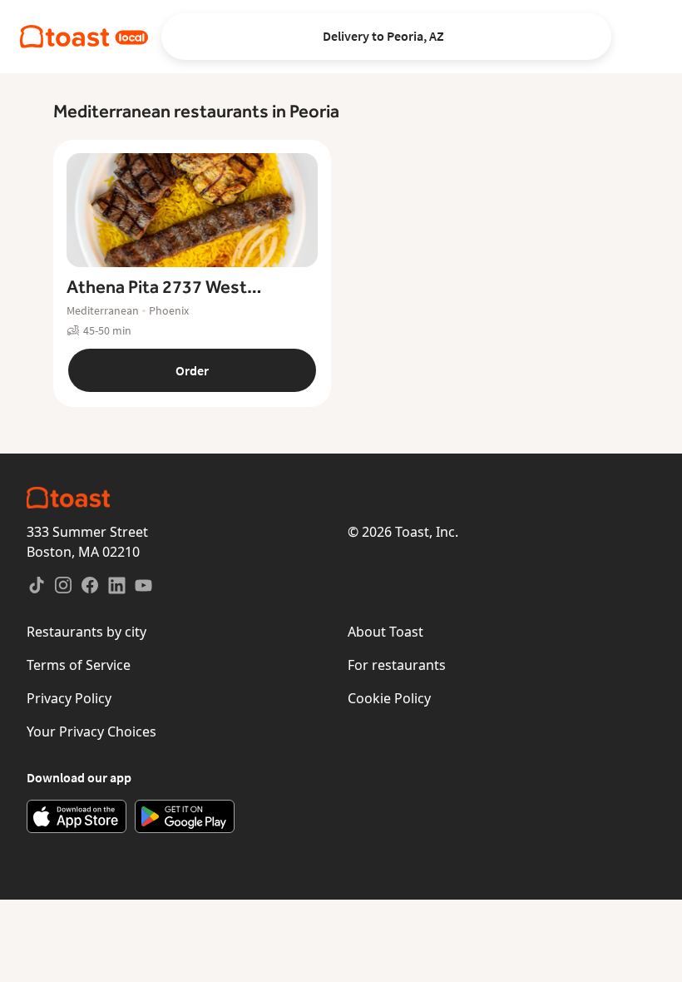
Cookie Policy (389, 698)
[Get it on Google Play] (185, 816)
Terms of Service (79, 665)
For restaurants (397, 665)
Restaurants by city (86, 631)
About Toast (385, 631)
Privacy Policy (69, 698)
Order (192, 370)
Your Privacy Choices (91, 731)
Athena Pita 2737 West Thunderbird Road (157, 287)
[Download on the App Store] (76, 816)
